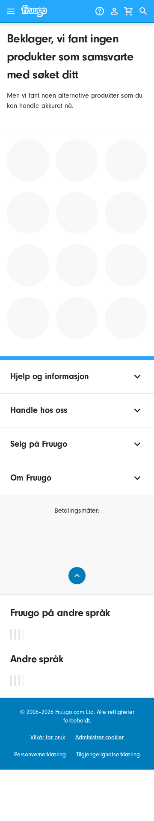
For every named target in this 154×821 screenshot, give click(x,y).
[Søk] (143, 11)
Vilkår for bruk (47, 737)
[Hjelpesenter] (99, 11)
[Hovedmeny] (10, 11)
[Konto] (114, 11)
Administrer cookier (99, 737)
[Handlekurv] (128, 11)
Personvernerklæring (40, 754)
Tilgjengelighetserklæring (108, 754)
